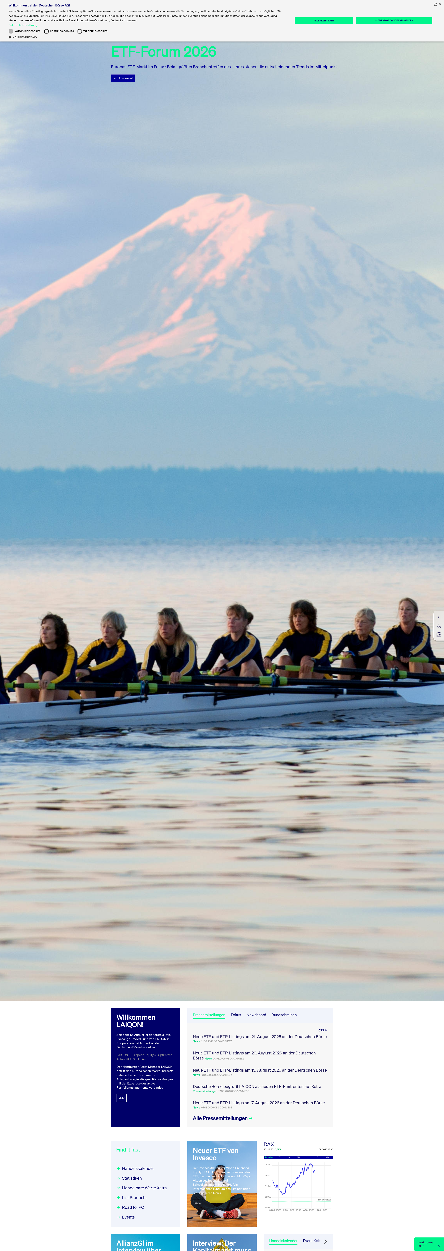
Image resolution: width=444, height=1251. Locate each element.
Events (128, 1217)
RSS (321, 1030)
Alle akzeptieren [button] (324, 20)
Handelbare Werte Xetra (144, 1188)
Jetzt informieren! (123, 78)
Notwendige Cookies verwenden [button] (394, 20)
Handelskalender (138, 1168)
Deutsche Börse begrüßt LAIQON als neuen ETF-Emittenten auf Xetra (257, 1086)
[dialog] (222, 20)
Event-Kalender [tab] (315, 1241)
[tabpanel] (260, 1075)
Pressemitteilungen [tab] (209, 1015)
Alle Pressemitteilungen (221, 1118)
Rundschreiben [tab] (284, 1015)
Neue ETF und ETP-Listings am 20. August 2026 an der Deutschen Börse (254, 1055)
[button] (147, 37)
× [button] (440, 4)
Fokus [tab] (236, 1015)
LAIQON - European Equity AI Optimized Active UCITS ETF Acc (145, 1057)
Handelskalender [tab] (283, 1241)
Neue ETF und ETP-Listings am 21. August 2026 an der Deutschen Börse (260, 1036)
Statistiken (132, 1178)
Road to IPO (133, 1207)
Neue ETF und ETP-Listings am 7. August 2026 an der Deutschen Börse (259, 1102)
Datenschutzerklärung (23, 25)
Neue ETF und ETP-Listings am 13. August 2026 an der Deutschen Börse (260, 1070)
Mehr (122, 1098)
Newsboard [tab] (256, 1015)
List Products (134, 1197)
